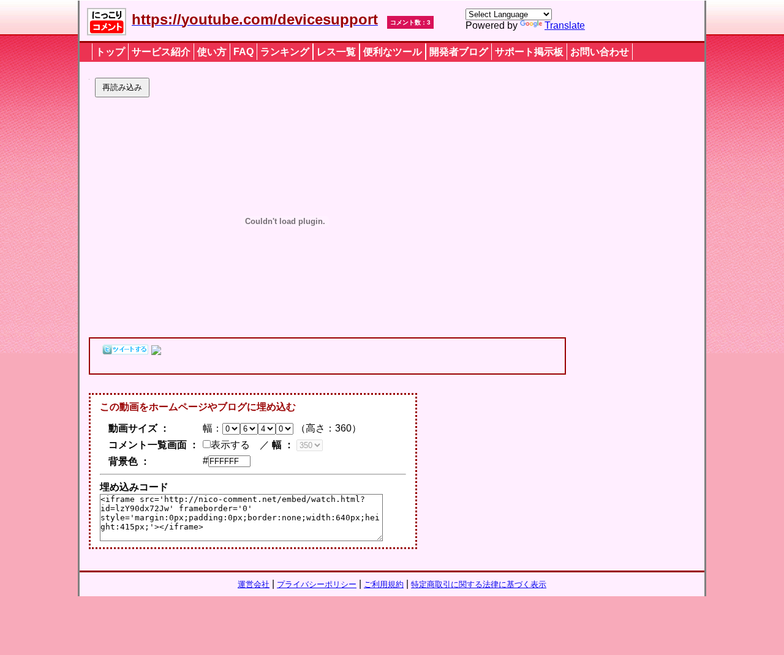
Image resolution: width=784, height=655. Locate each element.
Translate (565, 25)
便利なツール (392, 52)
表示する (230, 445)
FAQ (243, 52)
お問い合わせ (599, 52)
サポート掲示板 (529, 52)
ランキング (284, 52)
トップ (110, 52)
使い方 (212, 52)
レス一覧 (336, 52)
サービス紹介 (161, 52)
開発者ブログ (458, 52)
